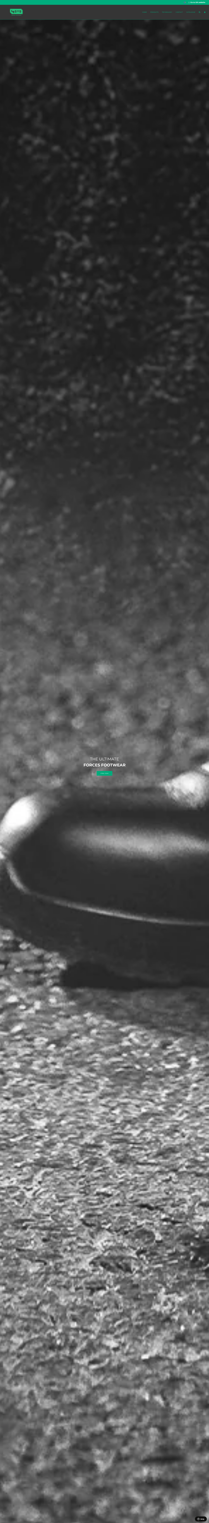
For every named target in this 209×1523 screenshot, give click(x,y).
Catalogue (190, 12)
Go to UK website (197, 2)
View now (104, 773)
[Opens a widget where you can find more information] (201, 1519)
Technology (167, 12)
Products (154, 12)
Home (144, 12)
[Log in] (204, 12)
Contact (179, 12)
